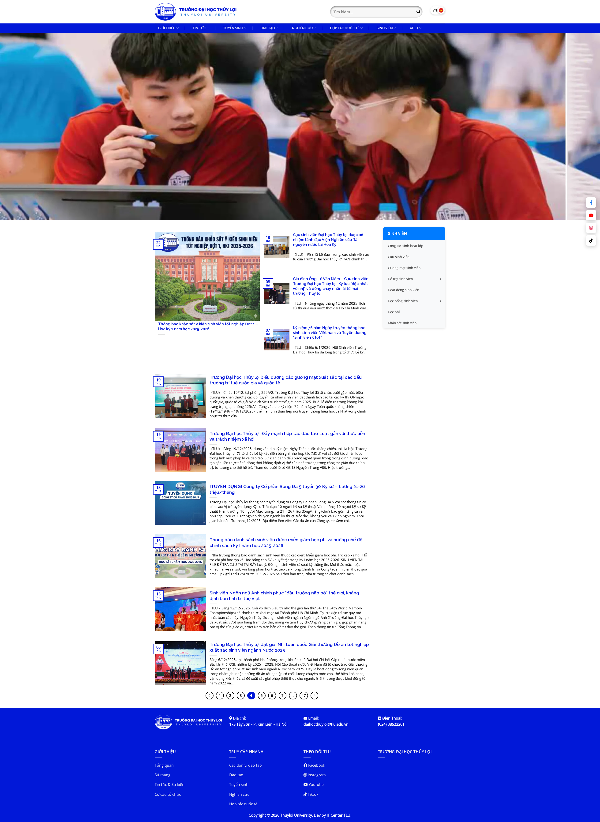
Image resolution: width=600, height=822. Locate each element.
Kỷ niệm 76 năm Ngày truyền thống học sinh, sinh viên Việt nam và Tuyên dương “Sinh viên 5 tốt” (330, 333)
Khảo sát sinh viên (402, 323)
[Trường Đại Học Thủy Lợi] (196, 12)
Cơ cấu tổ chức (168, 794)
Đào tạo (236, 774)
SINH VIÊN (385, 28)
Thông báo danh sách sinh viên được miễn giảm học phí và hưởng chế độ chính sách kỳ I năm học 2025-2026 (286, 542)
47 (304, 695)
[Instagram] (591, 228)
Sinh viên (397, 233)
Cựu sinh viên (398, 257)
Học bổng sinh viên (403, 301)
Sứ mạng (162, 774)
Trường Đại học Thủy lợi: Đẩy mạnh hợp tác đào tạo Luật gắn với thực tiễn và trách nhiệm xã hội (287, 436)
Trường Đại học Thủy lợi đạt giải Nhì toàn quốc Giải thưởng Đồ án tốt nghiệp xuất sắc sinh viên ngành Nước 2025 (289, 647)
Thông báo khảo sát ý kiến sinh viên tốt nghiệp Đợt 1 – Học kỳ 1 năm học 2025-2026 (208, 326)
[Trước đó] (210, 696)
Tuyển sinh (238, 784)
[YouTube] (591, 215)
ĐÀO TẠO (267, 28)
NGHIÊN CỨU (302, 28)
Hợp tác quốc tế (243, 804)
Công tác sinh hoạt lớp (405, 246)
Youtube (316, 784)
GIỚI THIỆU (167, 28)
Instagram (316, 774)
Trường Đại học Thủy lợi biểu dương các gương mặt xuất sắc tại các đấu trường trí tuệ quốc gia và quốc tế (286, 380)
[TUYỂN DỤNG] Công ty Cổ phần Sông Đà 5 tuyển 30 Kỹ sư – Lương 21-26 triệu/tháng (287, 489)
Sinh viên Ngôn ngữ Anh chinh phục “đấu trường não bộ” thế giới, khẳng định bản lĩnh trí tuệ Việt (284, 595)
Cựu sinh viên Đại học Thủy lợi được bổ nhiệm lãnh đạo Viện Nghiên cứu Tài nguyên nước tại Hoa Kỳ (328, 240)
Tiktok (312, 794)
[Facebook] (591, 202)
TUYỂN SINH (233, 28)
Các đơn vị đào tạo (245, 765)
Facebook (316, 765)
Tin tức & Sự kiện (169, 784)
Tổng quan (164, 765)
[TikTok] (591, 240)
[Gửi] (418, 12)
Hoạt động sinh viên (403, 290)
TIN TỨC (199, 28)
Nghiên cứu (239, 794)
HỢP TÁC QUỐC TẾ (345, 28)
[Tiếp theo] (315, 696)
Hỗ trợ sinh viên (400, 279)
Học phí (394, 312)
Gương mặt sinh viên (404, 268)
